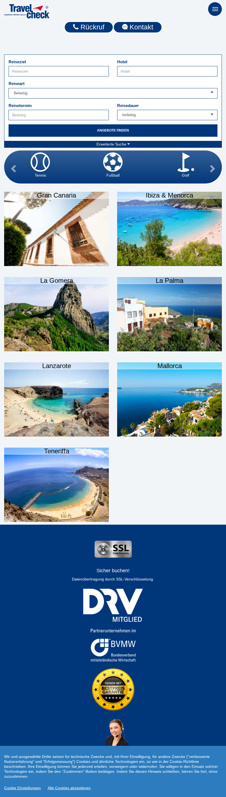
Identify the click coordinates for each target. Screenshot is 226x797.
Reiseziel (17, 61)
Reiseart (17, 83)
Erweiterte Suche (111, 144)
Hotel (122, 61)
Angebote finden (113, 130)
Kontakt (140, 27)
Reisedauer (128, 105)
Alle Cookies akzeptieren (69, 788)
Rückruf (91, 27)
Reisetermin (20, 105)
